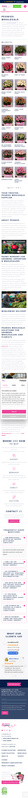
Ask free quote (14, 684)
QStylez (12, 746)
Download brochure (10, 782)
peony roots (5, 346)
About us (5, 756)
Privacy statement (8, 766)
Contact (21, 756)
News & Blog (22, 753)
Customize (13, 416)
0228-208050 (7, 741)
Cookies (4, 760)
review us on (12, 653)
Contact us (14, 521)
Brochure (17, 6)
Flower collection (9, 750)
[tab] (14, 540)
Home (3, 12)
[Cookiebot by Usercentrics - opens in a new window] (19, 381)
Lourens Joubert (14, 659)
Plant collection (8, 753)
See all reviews (20, 1)
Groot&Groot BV (13, 642)
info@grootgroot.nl (7, 433)
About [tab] (23, 385)
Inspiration (22, 750)
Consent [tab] (5, 385)
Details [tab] (14, 385)
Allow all (14, 411)
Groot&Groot (5, 5)
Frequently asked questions (12, 763)
